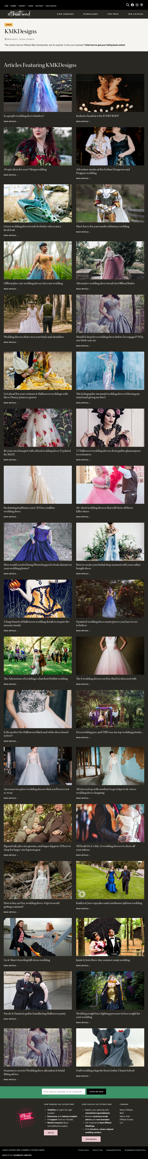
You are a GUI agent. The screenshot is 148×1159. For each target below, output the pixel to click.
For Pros (39, 6)
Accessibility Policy (113, 1150)
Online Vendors (26, 39)
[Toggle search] (128, 5)
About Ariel (125, 1116)
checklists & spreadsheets (97, 1113)
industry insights (69, 1116)
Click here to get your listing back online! (105, 44)
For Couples (51, 6)
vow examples (102, 1119)
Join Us (51, 1132)
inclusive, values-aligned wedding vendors (99, 1131)
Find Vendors (91, 1139)
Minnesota (12, 39)
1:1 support (52, 1119)
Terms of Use (97, 1150)
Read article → (11, 121)
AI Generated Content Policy (135, 1150)
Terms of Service (92, 1096)
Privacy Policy (81, 1096)
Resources (52, 1116)
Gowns (8, 25)
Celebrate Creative (22, 1155)
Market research (55, 1122)
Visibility (51, 1110)
